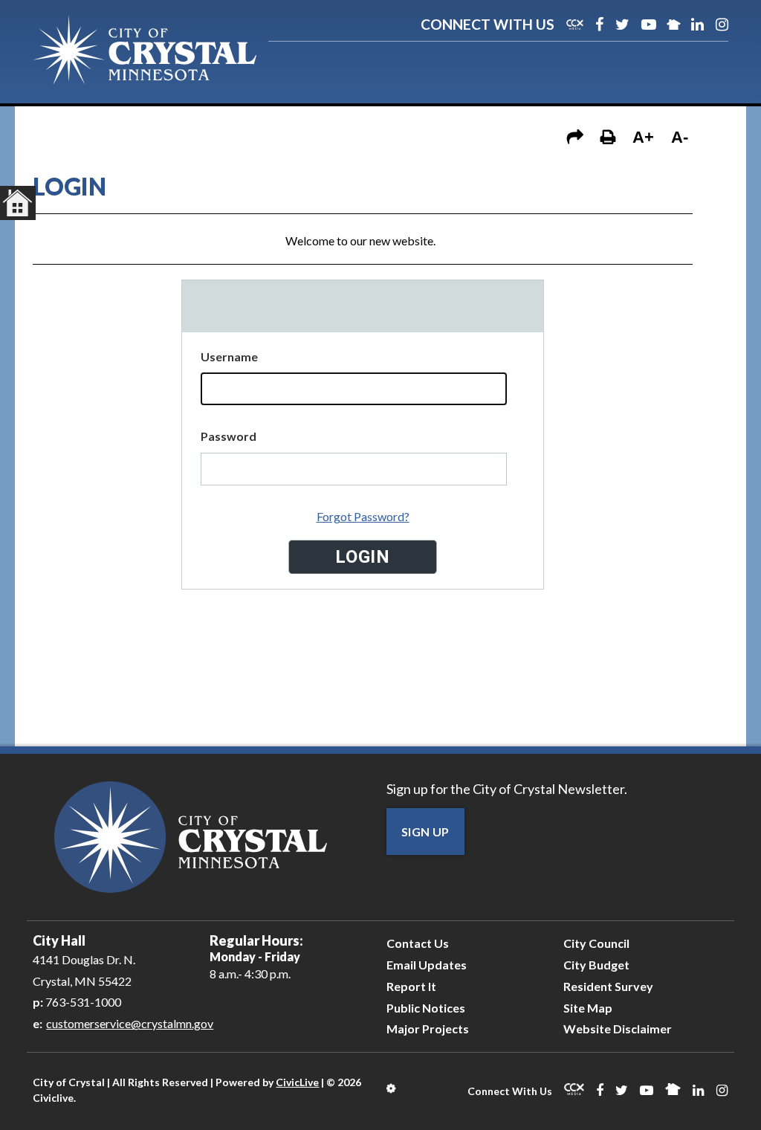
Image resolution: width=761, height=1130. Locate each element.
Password (228, 436)
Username (229, 356)
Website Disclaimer (617, 1028)
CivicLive (297, 1082)
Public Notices (425, 1008)
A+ (643, 137)
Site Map (587, 1008)
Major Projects (427, 1028)
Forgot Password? (363, 516)
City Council (596, 943)
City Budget (596, 965)
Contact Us (417, 943)
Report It (411, 986)
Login (392, 1088)
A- (679, 137)
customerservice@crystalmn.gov (129, 1023)
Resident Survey (608, 986)
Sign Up (425, 831)
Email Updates (426, 965)
